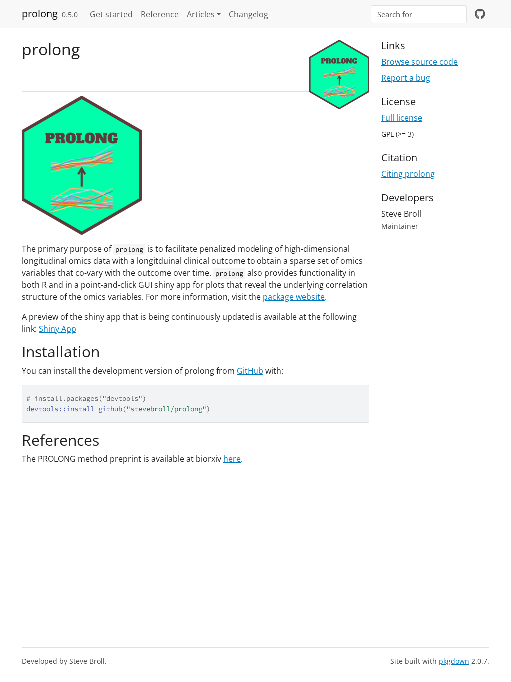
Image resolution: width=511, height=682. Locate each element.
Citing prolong (408, 173)
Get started (111, 14)
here (232, 458)
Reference (160, 14)
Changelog (248, 14)
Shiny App (57, 328)
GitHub (250, 370)
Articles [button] (201, 14)
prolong (40, 13)
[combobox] (419, 14)
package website (294, 296)
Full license (401, 117)
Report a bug (405, 77)
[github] (480, 14)
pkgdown (454, 661)
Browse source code (419, 61)
